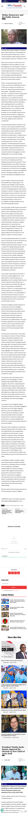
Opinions (3, 18)
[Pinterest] (15, 573)
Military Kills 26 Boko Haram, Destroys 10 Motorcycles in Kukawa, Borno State (18, 614)
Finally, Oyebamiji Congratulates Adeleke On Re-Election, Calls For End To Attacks (17, 601)
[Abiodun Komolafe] (14, 521)
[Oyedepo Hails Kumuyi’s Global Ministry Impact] (5, 608)
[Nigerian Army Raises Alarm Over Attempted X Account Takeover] (5, 621)
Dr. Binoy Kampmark (7, 737)
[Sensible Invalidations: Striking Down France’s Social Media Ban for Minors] (14, 724)
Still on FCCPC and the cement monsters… (12, 660)
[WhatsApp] (18, 573)
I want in (13, 587)
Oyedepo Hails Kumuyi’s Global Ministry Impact (17, 608)
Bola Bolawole (6, 662)
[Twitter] (12, 573)
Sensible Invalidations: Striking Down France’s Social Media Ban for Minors (13, 735)
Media (22, 505)
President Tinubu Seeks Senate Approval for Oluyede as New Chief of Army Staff (7, 512)
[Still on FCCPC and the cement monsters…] (14, 650)
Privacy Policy (15, 590)
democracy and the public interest (12, 505)
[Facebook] (9, 573)
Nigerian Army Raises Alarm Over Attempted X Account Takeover (17, 621)
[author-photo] (2, 662)
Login (25, 548)
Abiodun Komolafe (8, 23)
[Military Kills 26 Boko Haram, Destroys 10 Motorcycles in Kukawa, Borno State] (5, 614)
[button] (23, 811)
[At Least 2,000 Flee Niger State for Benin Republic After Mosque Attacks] (5, 628)
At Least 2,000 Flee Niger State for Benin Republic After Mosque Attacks (18, 628)
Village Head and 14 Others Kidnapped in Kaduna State (19, 511)
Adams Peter (5, 687)
